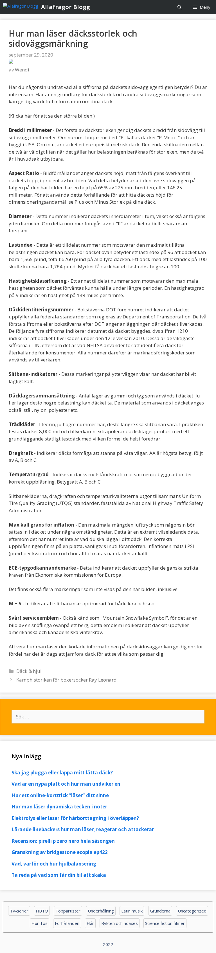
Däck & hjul (29, 671)
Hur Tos (40, 923)
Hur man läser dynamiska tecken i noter (59, 806)
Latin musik (132, 911)
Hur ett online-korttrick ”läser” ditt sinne (60, 795)
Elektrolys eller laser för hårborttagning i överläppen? (75, 818)
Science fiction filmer (165, 923)
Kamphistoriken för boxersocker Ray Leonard (66, 679)
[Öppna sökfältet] (179, 7)
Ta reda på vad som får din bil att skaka (59, 875)
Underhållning (101, 911)
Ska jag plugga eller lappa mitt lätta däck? (62, 772)
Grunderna (160, 911)
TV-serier (19, 911)
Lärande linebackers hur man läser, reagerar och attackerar (83, 829)
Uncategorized (192, 911)
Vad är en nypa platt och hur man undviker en (66, 784)
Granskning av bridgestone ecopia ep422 (60, 852)
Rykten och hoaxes (119, 923)
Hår (90, 923)
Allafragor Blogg (65, 7)
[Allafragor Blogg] (22, 7)
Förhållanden (67, 923)
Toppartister (67, 911)
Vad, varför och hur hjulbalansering (54, 863)
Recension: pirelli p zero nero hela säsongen (63, 841)
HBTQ (42, 911)
